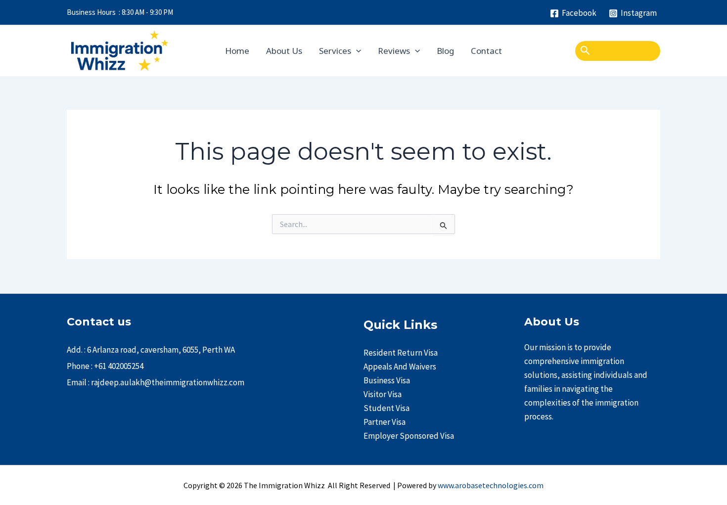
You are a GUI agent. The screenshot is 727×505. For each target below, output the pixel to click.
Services (335, 50)
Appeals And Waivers (400, 366)
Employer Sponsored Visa (409, 435)
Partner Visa (385, 421)
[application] (356, 51)
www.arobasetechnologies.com (491, 485)
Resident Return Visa (401, 352)
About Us (284, 50)
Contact (486, 50)
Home (237, 50)
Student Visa (386, 408)
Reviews (394, 50)
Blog (445, 50)
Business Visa (387, 380)
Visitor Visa (383, 394)
